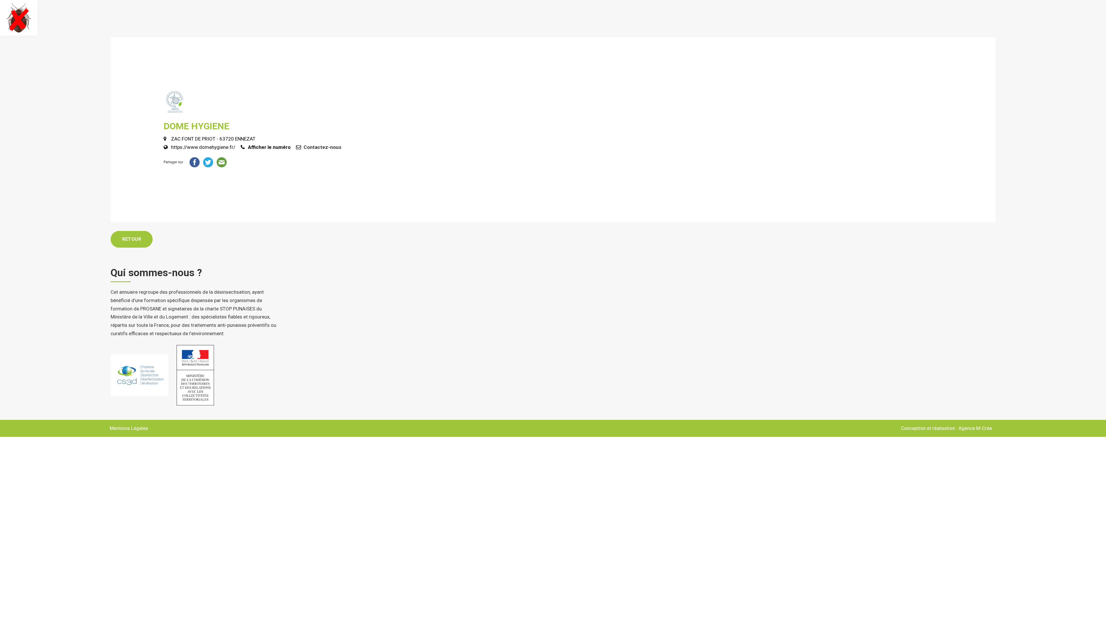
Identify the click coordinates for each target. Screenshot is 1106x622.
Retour (131, 239)
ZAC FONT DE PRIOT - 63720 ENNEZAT (213, 139)
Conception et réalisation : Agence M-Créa (946, 428)
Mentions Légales (129, 428)
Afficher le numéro (269, 147)
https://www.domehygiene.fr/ (203, 147)
